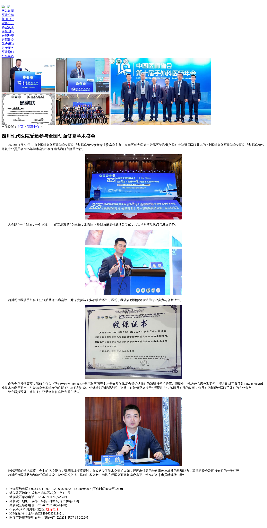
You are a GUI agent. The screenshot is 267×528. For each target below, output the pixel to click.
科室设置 (8, 27)
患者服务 (8, 47)
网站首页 (8, 11)
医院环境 (8, 35)
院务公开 (8, 23)
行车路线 (8, 56)
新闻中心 (8, 19)
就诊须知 (8, 43)
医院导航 (8, 52)
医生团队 (8, 31)
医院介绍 (8, 15)
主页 (20, 126)
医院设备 (8, 39)
